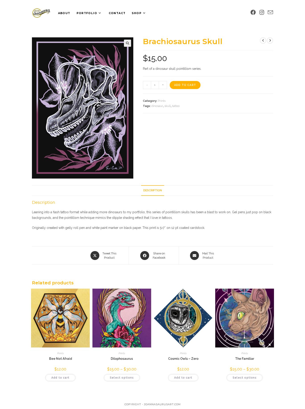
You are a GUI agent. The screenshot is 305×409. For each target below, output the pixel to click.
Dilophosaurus (122, 358)
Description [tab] (152, 190)
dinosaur (157, 106)
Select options (122, 377)
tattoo (176, 106)
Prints (161, 100)
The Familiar (244, 358)
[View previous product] (263, 40)
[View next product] (270, 40)
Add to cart (185, 85)
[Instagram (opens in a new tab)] (262, 12)
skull (167, 106)
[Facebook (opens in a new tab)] (253, 12)
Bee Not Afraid (60, 358)
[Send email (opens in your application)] (270, 12)
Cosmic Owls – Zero (183, 358)
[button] (127, 43)
